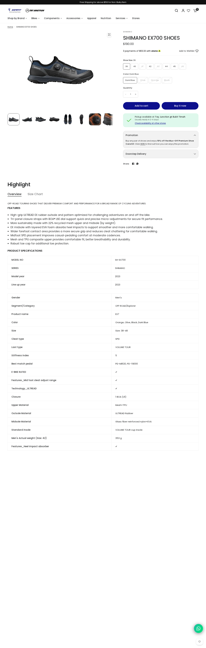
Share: (126, 164)
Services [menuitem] (120, 18)
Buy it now (180, 105)
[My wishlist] (188, 10)
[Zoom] (109, 34)
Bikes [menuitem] (34, 18)
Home (10, 27)
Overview (15, 194)
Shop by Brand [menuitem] (16, 18)
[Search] (176, 10)
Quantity (127, 87)
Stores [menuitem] (136, 18)
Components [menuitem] (52, 18)
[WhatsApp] (137, 163)
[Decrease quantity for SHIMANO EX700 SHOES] (125, 94)
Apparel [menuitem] (91, 18)
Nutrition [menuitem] (106, 18)
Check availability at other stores (150, 123)
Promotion (132, 135)
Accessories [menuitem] (73, 18)
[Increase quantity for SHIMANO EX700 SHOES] (135, 94)
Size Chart (35, 194)
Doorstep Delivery (136, 153)
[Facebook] (133, 163)
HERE (142, 143)
